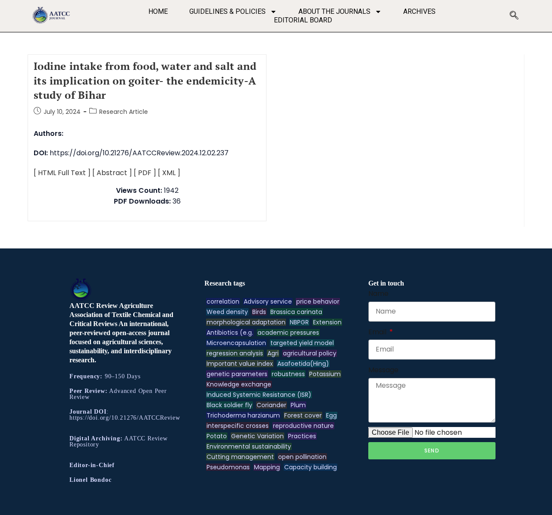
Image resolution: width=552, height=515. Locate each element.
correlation (223, 301)
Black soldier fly (229, 405)
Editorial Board (303, 20)
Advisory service (268, 301)
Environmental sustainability (249, 446)
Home (158, 11)
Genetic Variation (257, 436)
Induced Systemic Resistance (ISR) (259, 395)
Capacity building (310, 467)
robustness (288, 374)
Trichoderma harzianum (243, 415)
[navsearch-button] (514, 16)
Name (378, 293)
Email (378, 332)
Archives (419, 11)
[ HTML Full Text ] (62, 173)
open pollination (302, 457)
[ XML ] (169, 173)
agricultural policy (309, 353)
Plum (298, 405)
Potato (217, 436)
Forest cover (303, 415)
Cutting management (240, 457)
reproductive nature (303, 426)
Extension (327, 322)
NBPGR (299, 322)
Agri (273, 353)
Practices (302, 436)
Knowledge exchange (239, 384)
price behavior (317, 301)
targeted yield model (302, 343)
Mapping (267, 467)
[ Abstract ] (112, 173)
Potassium (325, 374)
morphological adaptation (246, 322)
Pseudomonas (228, 467)
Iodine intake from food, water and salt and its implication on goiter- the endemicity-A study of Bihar (145, 80)
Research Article (123, 111)
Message (383, 370)
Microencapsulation (236, 343)
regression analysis (235, 353)
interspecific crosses (238, 426)
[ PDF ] (145, 173)
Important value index (240, 364)
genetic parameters (237, 374)
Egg (331, 415)
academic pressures (288, 333)
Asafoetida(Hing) (303, 364)
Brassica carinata (296, 312)
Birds (259, 312)
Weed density (227, 312)
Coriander (271, 405)
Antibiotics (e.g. (230, 333)
